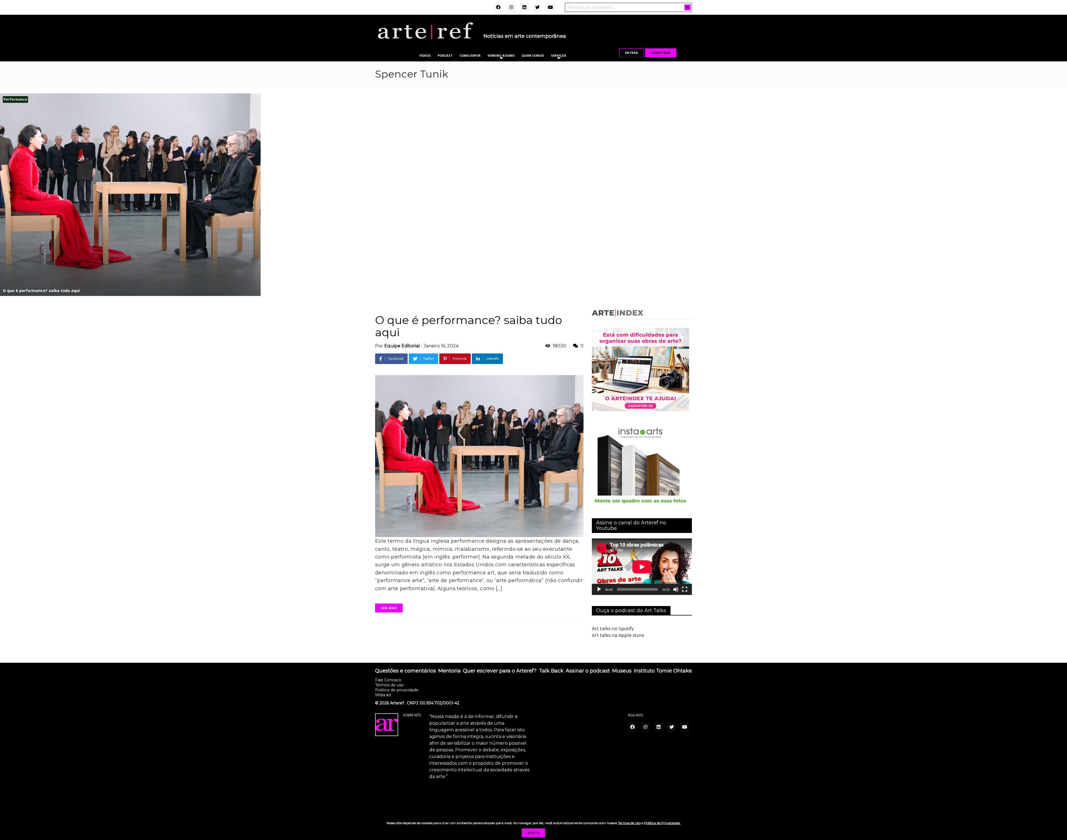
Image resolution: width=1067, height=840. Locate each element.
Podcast (445, 55)
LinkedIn (492, 358)
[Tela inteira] (684, 589)
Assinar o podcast (588, 671)
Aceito (533, 833)
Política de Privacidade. (662, 823)
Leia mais (389, 608)
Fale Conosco (388, 679)
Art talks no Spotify (613, 628)
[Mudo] (676, 589)
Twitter (428, 358)
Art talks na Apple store (618, 635)
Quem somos (533, 55)
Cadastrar (660, 53)
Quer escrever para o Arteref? (500, 671)
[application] (642, 567)
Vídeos (425, 55)
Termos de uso (389, 684)
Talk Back (551, 671)
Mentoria (449, 671)
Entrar (631, 53)
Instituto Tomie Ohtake (663, 671)
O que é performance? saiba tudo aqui (468, 326)
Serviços (558, 55)
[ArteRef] (425, 31)
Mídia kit (383, 694)
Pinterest (460, 358)
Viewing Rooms (501, 55)
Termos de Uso (629, 823)
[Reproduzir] (599, 589)
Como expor (470, 55)
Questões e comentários (405, 671)
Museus (622, 671)
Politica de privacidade (396, 689)
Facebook (395, 358)
